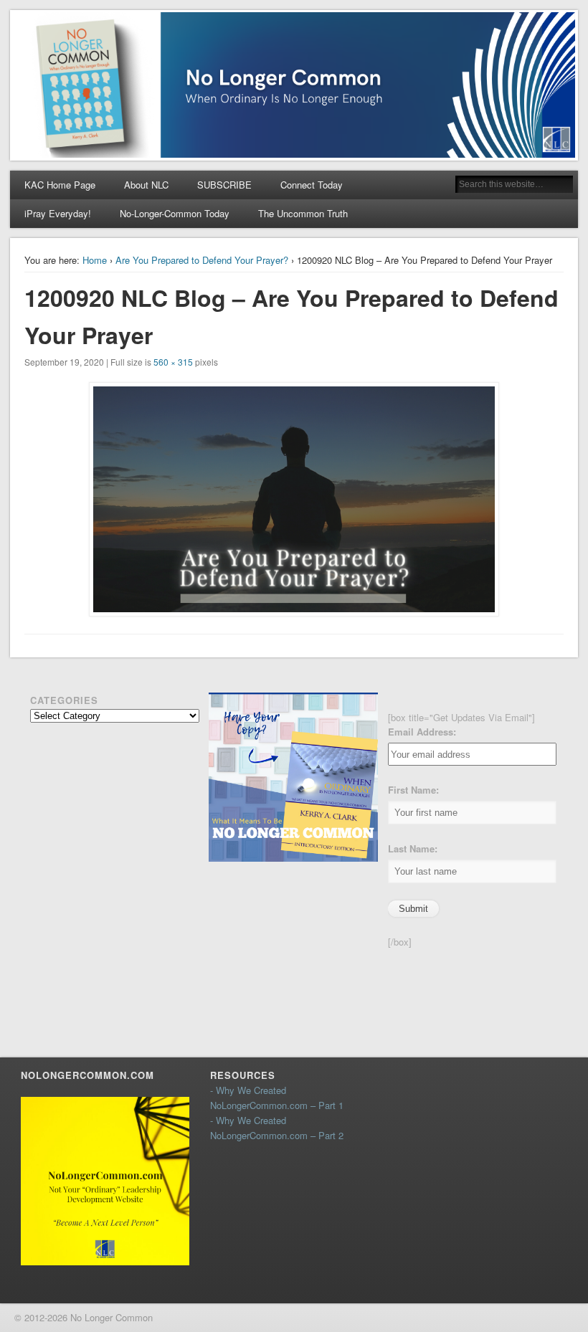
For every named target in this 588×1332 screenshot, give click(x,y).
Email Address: (422, 731)
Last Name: (412, 848)
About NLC (146, 184)
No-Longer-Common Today (174, 213)
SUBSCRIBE (224, 184)
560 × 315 (173, 362)
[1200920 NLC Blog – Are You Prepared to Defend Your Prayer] (293, 499)
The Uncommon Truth (303, 213)
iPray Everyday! (57, 213)
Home (94, 260)
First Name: (413, 789)
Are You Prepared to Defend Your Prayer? (201, 260)
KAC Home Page (59, 184)
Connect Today (311, 184)
